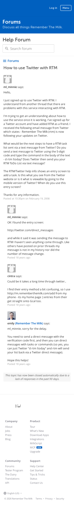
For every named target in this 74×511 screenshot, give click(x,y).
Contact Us (36, 482)
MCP (35, 447)
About (8, 426)
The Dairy (11, 474)
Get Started (36, 470)
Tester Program (14, 470)
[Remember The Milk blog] (37, 493)
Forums (9, 466)
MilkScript (36, 443)
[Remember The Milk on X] (32, 493)
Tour (32, 426)
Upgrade (35, 451)
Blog (7, 439)
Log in (53, 7)
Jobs (7, 431)
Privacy (49, 498)
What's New (37, 431)
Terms (39, 498)
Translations (12, 478)
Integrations (37, 439)
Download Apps (39, 435)
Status (33, 478)
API (7, 482)
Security (60, 498)
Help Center (37, 466)
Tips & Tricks (37, 474)
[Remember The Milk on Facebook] (27, 493)
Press (8, 435)
